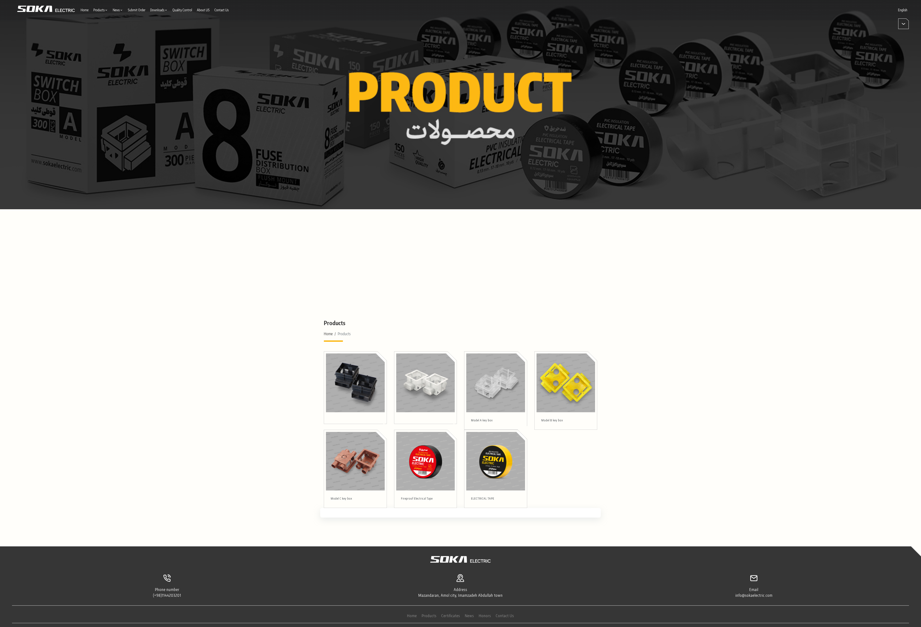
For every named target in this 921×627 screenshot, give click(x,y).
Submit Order (136, 10)
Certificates (450, 615)
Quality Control (182, 10)
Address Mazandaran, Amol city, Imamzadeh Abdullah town (460, 592)
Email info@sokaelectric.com (754, 592)
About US (203, 10)
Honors (485, 615)
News (469, 615)
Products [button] (99, 10)
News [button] (116, 10)
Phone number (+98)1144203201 (167, 592)
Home (85, 10)
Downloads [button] (157, 10)
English (902, 10)
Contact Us (221, 10)
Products (429, 615)
